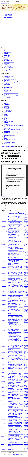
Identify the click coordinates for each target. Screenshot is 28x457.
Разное (5, 64)
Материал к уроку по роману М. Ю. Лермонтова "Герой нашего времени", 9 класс (15, 268)
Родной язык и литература (11, 132)
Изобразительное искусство (11, 119)
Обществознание (8, 128)
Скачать (3, 196)
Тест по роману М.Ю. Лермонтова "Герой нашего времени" (15, 396)
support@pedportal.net (16, 454)
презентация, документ (4, 386)
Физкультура (7, 69)
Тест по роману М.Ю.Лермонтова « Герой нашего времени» (15, 305)
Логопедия (6, 55)
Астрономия (7, 104)
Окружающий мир (9, 62)
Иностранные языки (9, 121)
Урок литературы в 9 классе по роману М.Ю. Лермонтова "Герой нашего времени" (16, 291)
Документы (7, 77)
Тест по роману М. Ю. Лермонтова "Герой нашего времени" (15, 400)
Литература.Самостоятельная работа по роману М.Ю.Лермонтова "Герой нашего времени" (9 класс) (16, 215)
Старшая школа (8, 15)
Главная (3, 146)
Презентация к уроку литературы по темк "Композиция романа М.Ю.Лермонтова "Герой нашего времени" (14, 330)
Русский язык (7, 66)
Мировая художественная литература (13, 125)
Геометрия (6, 108)
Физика (6, 115)
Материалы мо (8, 57)
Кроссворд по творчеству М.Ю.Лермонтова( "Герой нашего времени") (15, 352)
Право (5, 138)
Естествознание (8, 110)
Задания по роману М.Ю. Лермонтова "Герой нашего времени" (15, 376)
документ (3, 215)
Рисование (6, 94)
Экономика (7, 143)
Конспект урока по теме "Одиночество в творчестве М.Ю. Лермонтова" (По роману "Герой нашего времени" (15, 346)
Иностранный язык (9, 50)
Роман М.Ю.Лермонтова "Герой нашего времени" (14, 372)
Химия (5, 117)
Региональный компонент (11, 93)
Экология (6, 118)
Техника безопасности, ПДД (11, 95)
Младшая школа (8, 14)
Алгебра (6, 103)
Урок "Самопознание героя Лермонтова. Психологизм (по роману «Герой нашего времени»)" (15, 381)
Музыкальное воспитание (11, 86)
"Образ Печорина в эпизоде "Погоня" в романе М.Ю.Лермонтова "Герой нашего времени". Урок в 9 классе (15, 310)
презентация (4, 231)
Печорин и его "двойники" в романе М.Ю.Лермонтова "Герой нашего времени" (15, 424)
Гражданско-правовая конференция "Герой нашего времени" (15, 444)
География (6, 107)
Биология (6, 106)
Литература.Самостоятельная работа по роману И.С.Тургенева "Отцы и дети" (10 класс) (16, 254)
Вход (9, 3)
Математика (7, 56)
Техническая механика (10, 139)
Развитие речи (7, 90)
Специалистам (8, 17)
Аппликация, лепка (9, 76)
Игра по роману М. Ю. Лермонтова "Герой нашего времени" (15, 404)
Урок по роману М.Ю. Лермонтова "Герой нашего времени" (15, 387)
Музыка (6, 59)
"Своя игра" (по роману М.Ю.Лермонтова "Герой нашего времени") (14, 231)
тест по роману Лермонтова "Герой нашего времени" (15, 295)
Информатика (7, 52)
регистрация (4, 3)
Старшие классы (10, 146)
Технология (7, 140)
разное (2, 261)
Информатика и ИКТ (9, 135)
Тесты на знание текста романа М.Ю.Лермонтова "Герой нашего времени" (15, 364)
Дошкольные (7, 12)
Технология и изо (8, 67)
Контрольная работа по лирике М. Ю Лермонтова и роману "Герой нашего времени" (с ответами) (15, 280)
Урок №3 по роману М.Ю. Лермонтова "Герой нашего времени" (15, 391)
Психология (7, 63)
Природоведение (8, 114)
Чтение (6, 70)
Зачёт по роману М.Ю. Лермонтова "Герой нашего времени (15, 300)
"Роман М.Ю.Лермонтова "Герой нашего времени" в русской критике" (15, 419)
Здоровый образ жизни (10, 79)
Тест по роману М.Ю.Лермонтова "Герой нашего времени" (14, 236)
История (6, 53)
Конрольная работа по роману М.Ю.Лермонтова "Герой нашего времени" (15, 221)
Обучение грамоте (8, 60)
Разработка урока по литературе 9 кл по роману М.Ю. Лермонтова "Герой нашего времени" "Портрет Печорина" (15, 273)
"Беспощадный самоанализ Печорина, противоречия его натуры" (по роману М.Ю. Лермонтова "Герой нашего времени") (15, 358)
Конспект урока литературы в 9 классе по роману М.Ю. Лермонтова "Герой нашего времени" (15, 286)
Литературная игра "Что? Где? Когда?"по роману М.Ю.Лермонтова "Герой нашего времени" (15, 226)
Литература (7, 124)
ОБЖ (5, 136)
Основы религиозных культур (12, 129)
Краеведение (7, 111)
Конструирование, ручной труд (12, 82)
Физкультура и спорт (9, 142)
